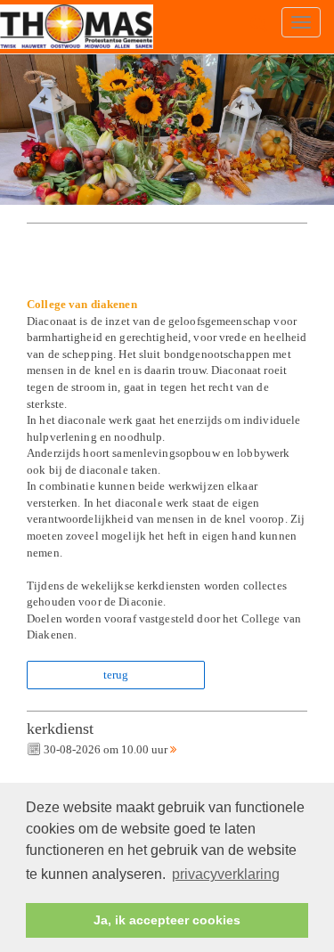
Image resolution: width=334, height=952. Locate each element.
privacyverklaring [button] (226, 874)
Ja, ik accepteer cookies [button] (167, 920)
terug (115, 674)
